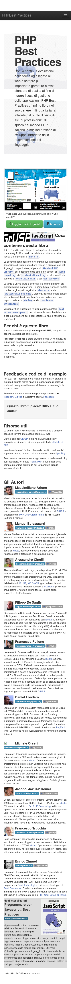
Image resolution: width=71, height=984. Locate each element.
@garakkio (56, 491)
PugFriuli (60, 727)
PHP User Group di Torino (52, 894)
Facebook (48, 396)
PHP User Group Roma (31, 514)
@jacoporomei (50, 793)
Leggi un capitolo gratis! (25, 224)
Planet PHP (36, 461)
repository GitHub (13, 396)
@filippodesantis (53, 606)
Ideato (16, 550)
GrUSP (24, 438)
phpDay (61, 453)
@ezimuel (42, 865)
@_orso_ (37, 747)
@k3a (51, 527)
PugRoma (49, 586)
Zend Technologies (28, 885)
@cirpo (52, 563)
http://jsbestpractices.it (16, 918)
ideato (63, 803)
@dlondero (51, 701)
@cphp (52, 832)
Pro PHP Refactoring (40, 806)
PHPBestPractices (16, 15)
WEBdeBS (33, 583)
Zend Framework (12, 888)
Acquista (54, 224)
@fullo (52, 645)
